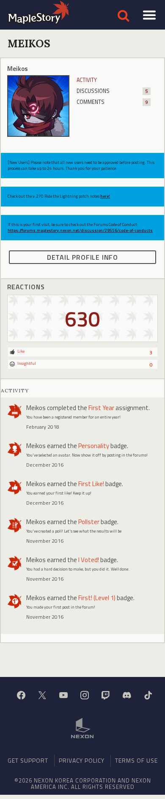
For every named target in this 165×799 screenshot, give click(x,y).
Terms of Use (136, 760)
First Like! (91, 484)
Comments (112, 102)
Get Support (28, 760)
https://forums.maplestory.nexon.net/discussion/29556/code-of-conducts (80, 230)
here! (105, 196)
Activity (87, 80)
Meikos (36, 408)
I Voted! (88, 560)
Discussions (112, 91)
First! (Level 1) (97, 598)
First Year (101, 408)
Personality (93, 446)
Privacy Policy (81, 760)
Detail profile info (82, 257)
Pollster (88, 522)
